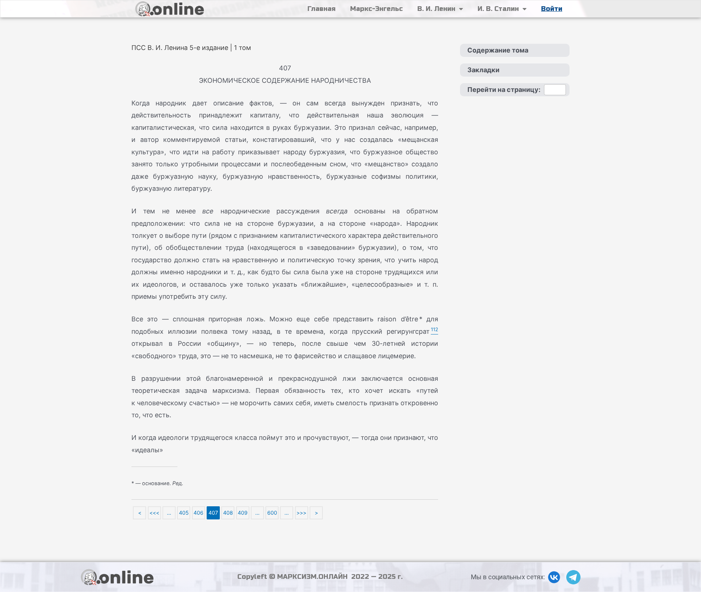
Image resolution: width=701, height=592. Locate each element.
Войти (551, 9)
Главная (321, 9)
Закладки (483, 70)
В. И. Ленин (436, 9)
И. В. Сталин (498, 9)
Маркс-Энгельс (376, 9)
